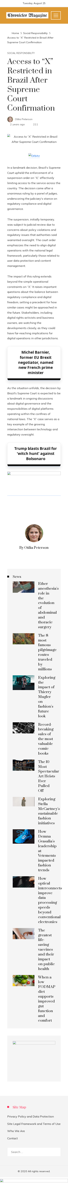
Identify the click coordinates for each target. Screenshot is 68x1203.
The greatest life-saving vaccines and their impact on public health (46, 949)
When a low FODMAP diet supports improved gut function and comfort (46, 999)
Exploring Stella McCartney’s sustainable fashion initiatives (49, 811)
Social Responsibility (21, 53)
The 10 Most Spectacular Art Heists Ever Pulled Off (48, 776)
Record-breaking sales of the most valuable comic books (45, 739)
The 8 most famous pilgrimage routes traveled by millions (47, 652)
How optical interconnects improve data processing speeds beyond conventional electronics (50, 900)
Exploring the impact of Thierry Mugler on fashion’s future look (46, 697)
